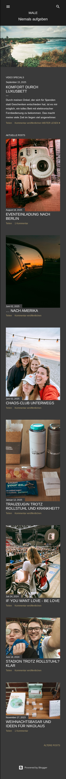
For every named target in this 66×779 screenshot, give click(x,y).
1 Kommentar (21, 223)
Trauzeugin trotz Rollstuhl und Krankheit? (32, 506)
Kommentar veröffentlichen (28, 123)
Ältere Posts (52, 745)
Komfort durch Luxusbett (22, 89)
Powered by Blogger (36, 767)
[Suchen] (58, 5)
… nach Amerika (22, 311)
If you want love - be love (33, 601)
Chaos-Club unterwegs (30, 403)
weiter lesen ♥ (51, 123)
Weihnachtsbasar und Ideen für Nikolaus (28, 724)
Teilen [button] (9, 123)
